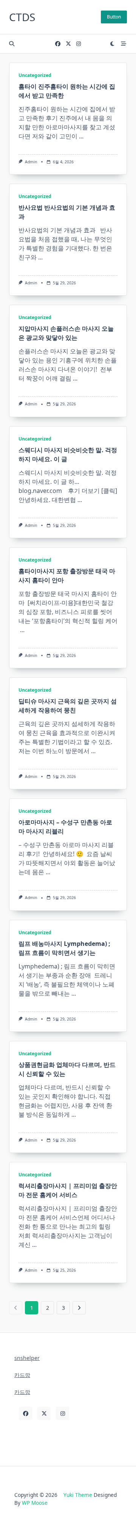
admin (31, 161)
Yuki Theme (77, 1494)
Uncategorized (35, 75)
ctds (22, 17)
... (81, 136)
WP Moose (35, 1502)
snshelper (27, 1357)
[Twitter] (68, 44)
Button (114, 17)
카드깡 (22, 1374)
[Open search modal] (11, 43)
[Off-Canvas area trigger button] (123, 43)
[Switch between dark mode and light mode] (112, 43)
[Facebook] (57, 44)
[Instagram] (78, 44)
